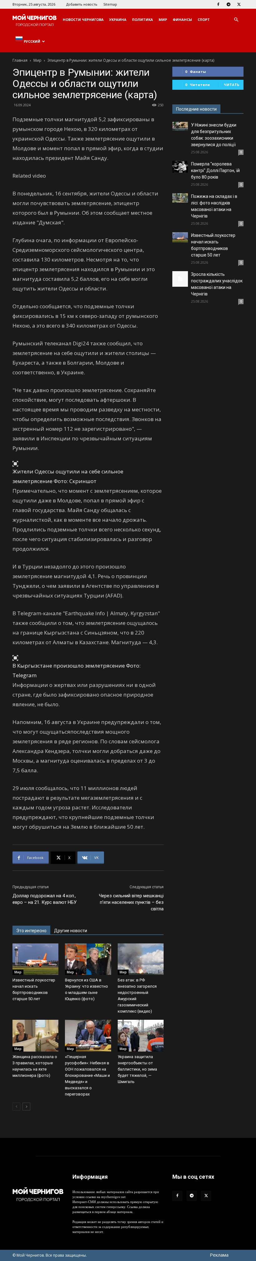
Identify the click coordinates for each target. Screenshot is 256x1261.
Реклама (219, 1255)
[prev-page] (16, 1106)
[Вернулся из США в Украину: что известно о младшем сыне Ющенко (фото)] (88, 959)
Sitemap (110, 4)
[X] (239, 4)
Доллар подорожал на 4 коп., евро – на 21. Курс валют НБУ (44, 899)
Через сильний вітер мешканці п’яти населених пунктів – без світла (131, 902)
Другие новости (70, 930)
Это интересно (31, 930)
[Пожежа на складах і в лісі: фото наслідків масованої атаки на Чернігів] (180, 198)
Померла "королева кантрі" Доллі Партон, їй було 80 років (215, 170)
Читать (231, 84)
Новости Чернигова (83, 19)
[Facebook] (218, 4)
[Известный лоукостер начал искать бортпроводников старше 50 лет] (35, 959)
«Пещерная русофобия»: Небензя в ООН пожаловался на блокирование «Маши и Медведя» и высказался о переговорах (87, 1075)
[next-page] (26, 1106)
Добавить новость (81, 4)
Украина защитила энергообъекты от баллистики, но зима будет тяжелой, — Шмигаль (137, 1069)
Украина (117, 19)
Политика (142, 19)
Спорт (204, 19)
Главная (19, 60)
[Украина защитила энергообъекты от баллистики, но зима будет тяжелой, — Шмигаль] (141, 1035)
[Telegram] (228, 4)
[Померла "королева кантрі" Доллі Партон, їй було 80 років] (180, 167)
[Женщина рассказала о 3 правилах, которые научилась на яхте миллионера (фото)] (35, 1035)
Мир (163, 19)
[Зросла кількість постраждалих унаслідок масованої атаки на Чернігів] (180, 279)
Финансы (182, 19)
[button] (236, 20)
